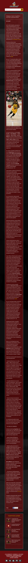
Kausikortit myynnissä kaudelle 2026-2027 (16, 525)
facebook (16, 507)
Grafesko (16, 557)
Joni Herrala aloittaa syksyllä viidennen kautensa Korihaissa (16, 536)
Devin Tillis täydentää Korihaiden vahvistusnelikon (16, 530)
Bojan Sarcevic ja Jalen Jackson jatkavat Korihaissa (16, 541)
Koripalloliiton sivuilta (16, 39)
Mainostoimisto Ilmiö (16, 556)
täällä (16, 298)
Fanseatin (19, 491)
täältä (12, 56)
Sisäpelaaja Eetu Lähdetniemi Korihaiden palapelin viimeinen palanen (16, 520)
